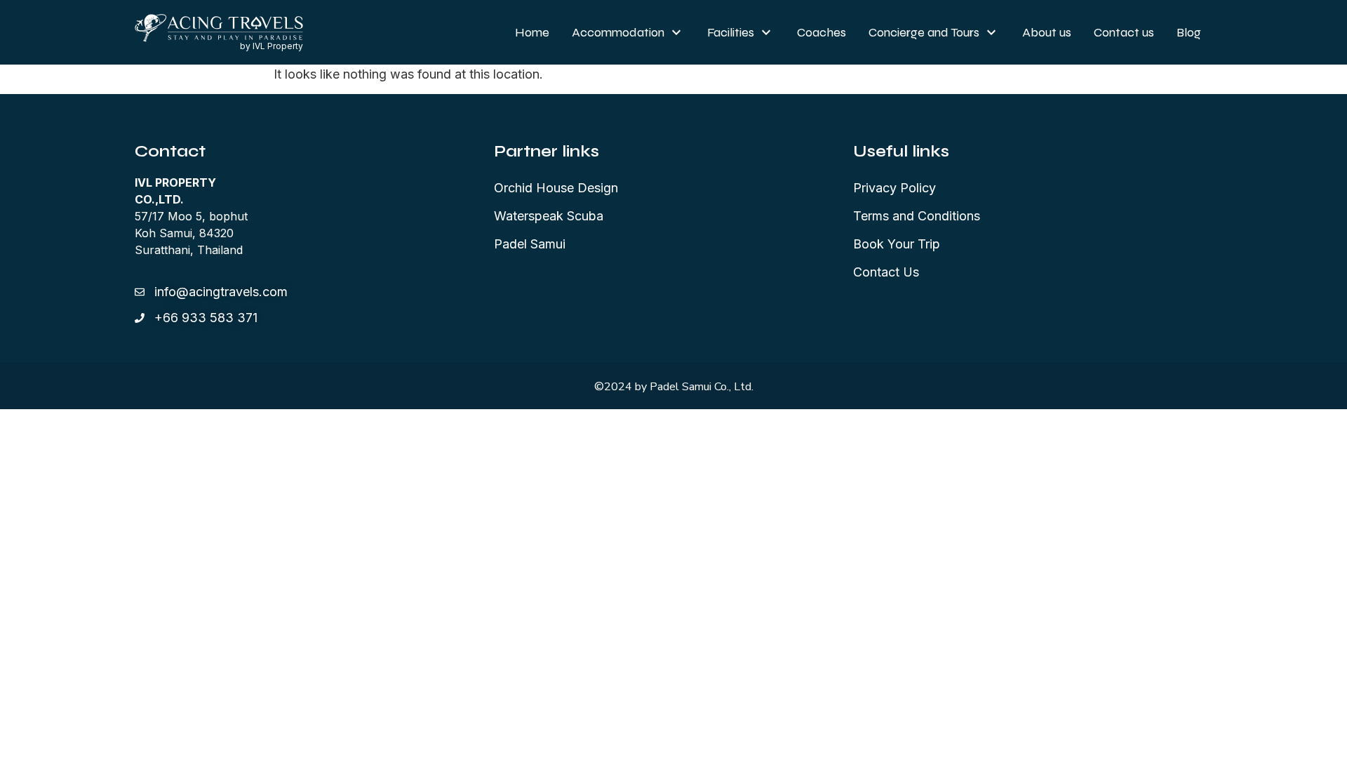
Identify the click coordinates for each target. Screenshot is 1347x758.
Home (532, 32)
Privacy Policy (894, 187)
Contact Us (886, 272)
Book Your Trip (896, 244)
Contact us (1124, 32)
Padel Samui (529, 244)
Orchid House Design (556, 187)
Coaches (821, 32)
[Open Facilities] (766, 32)
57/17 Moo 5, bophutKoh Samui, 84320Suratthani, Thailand (191, 216)
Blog (1189, 32)
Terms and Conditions (916, 215)
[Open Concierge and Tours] (991, 32)
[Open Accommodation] (676, 32)
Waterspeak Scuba (548, 215)
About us (1046, 32)
